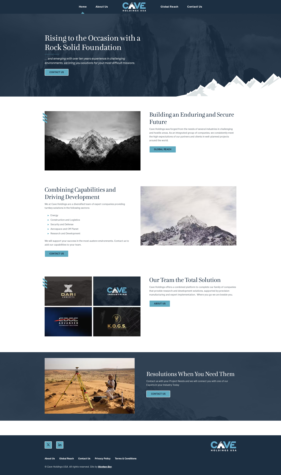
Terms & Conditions (126, 458)
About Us (102, 7)
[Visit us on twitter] (48, 445)
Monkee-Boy (105, 467)
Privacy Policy (102, 458)
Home (83, 7)
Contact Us (194, 7)
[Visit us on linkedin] (59, 445)
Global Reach (169, 7)
